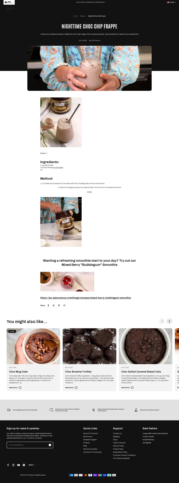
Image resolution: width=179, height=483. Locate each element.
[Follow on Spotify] (23, 465)
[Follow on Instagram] (13, 465)
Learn (119, 9)
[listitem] (9, 2)
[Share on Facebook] (48, 305)
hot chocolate (58, 167)
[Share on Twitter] (54, 305)
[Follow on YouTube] (18, 465)
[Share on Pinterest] (59, 305)
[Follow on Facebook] (8, 465)
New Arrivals (62, 9)
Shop (73, 9)
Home (75, 16)
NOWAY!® (83, 9)
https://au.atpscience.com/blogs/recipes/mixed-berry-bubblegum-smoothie (85, 297)
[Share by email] (64, 305)
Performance (96, 9)
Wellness (109, 9)
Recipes (82, 16)
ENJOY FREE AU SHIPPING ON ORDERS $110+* (90, 2)
